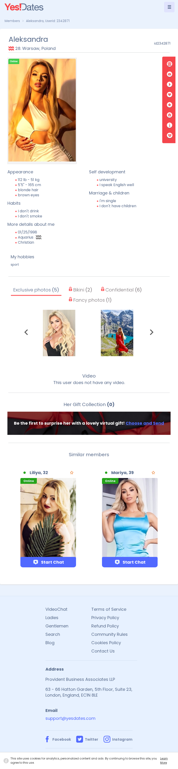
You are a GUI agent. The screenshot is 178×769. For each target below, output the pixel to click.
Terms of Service (108, 609)
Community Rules (109, 634)
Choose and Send (145, 423)
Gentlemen (56, 626)
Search (52, 634)
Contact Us (103, 651)
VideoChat (56, 609)
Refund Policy (105, 626)
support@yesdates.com (70, 718)
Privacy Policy (105, 617)
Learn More (164, 760)
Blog (49, 643)
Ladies (51, 617)
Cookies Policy (106, 643)
